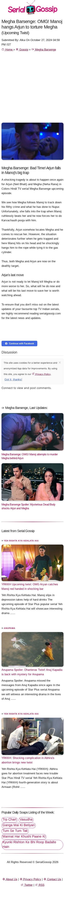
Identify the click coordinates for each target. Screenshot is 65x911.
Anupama (9, 628)
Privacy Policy (43, 374)
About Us (11, 879)
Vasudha (26, 819)
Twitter (28, 885)
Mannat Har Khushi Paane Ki (23, 836)
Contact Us (53, 879)
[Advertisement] (32, 88)
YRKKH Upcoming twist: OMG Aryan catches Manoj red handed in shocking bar (30, 586)
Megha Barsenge (45, 49)
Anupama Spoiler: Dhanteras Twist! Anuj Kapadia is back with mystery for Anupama (32, 672)
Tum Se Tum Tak (15, 831)
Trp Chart (9, 819)
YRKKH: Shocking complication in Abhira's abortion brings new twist (28, 760)
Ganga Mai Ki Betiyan (18, 825)
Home (8, 49)
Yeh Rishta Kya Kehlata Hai (21, 541)
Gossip (23, 49)
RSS (41, 885)
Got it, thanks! (13, 379)
